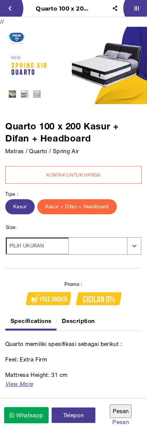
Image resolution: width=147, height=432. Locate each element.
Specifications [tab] (31, 320)
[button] (19, 384)
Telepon (73, 415)
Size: (11, 227)
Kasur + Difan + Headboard (77, 206)
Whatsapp (28, 415)
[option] (73, 65)
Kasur (20, 206)
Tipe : (11, 194)
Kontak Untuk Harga (73, 175)
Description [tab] (78, 320)
